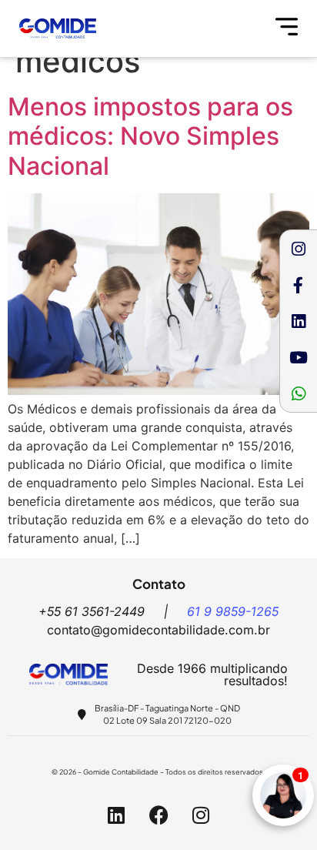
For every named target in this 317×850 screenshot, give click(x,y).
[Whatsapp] (298, 393)
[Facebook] (158, 815)
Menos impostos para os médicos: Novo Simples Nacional (150, 136)
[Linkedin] (298, 321)
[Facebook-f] (298, 285)
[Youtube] (298, 357)
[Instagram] (298, 249)
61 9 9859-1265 (233, 611)
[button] (287, 28)
